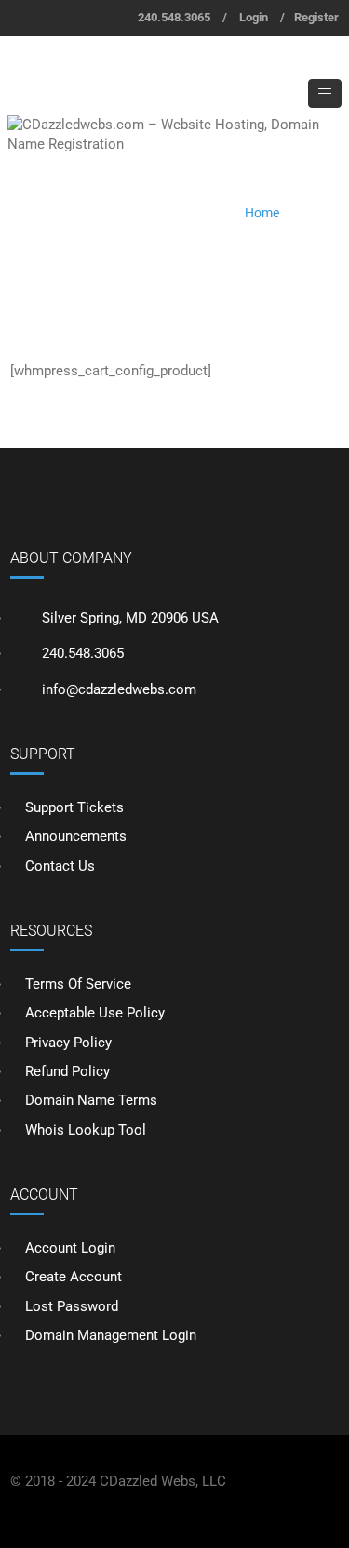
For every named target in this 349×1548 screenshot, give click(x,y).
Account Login (70, 1248)
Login (253, 17)
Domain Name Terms (91, 1100)
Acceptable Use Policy (95, 1012)
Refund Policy (67, 1071)
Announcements (76, 836)
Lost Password (71, 1306)
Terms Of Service (78, 984)
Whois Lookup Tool (85, 1130)
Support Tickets (74, 807)
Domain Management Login (110, 1335)
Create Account (73, 1276)
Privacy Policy (68, 1042)
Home (262, 212)
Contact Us (60, 866)
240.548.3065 (174, 17)
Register (316, 17)
